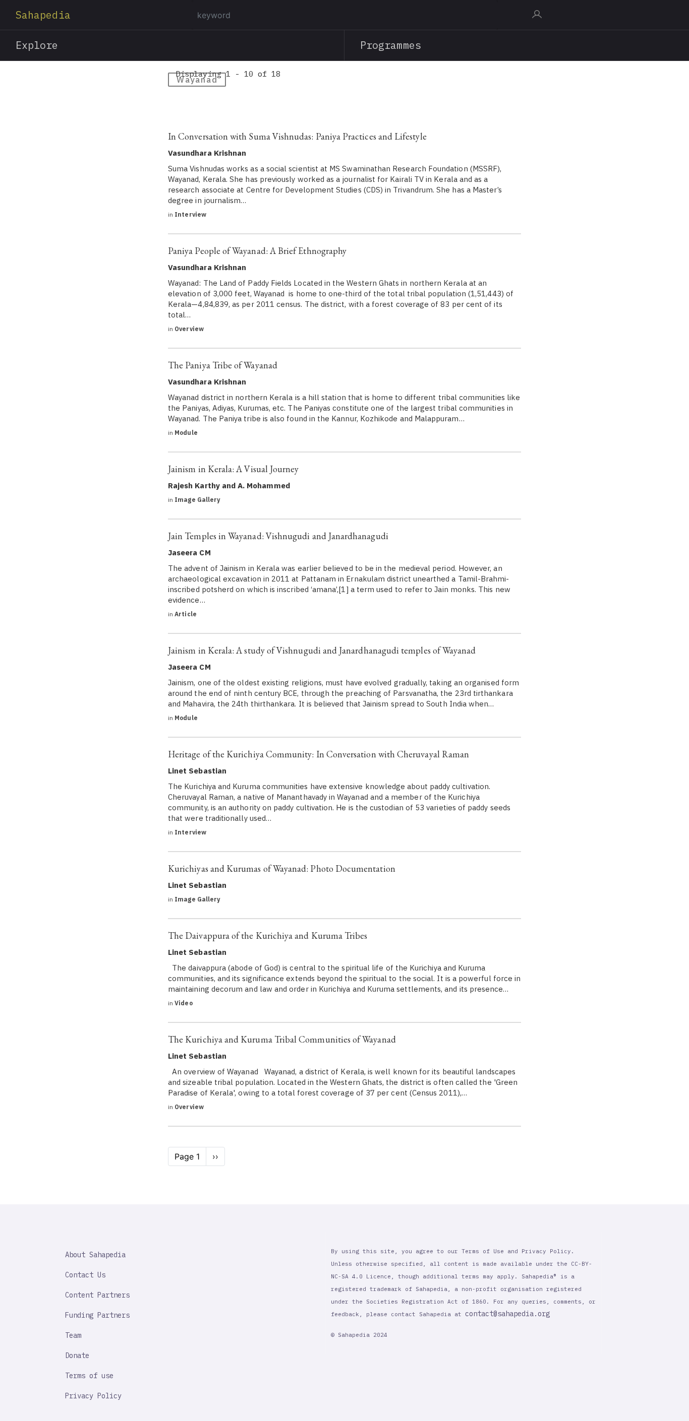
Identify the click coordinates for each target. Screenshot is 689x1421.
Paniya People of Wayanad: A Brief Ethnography (257, 250)
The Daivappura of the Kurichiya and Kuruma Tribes (267, 935)
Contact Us (85, 1274)
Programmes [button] (390, 45)
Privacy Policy (93, 1395)
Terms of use (89, 1375)
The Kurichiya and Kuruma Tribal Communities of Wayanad (282, 1039)
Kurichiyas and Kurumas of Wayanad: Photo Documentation (281, 868)
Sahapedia (43, 15)
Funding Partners (97, 1315)
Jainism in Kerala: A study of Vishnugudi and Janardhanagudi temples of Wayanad (322, 650)
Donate (77, 1355)
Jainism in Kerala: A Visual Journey (233, 469)
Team (73, 1335)
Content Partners (97, 1295)
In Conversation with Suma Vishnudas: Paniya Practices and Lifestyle (297, 136)
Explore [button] (37, 45)
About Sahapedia (95, 1254)
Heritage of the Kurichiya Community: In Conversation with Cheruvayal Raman (318, 754)
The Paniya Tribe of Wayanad (222, 365)
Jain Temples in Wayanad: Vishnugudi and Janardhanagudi (278, 536)
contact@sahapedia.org (507, 1313)
